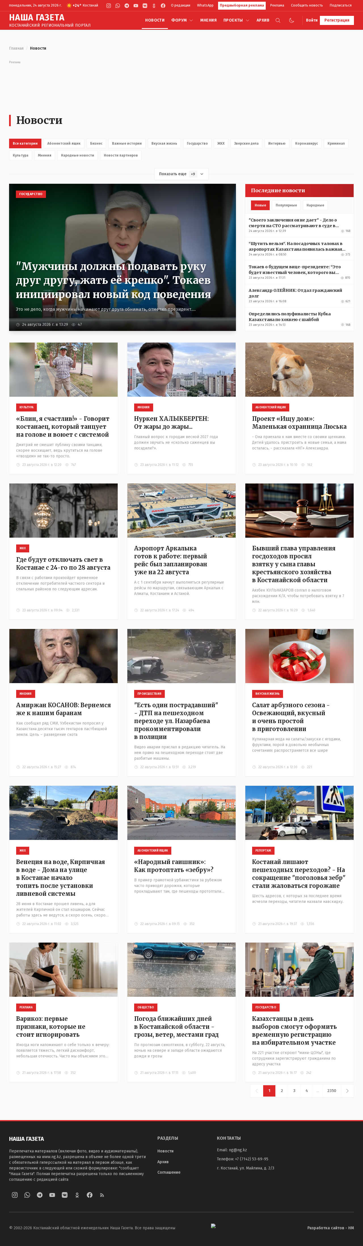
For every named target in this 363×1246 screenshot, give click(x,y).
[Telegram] (126, 5)
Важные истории (127, 143)
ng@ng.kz (238, 1150)
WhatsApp (205, 5)
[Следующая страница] (347, 1091)
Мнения (208, 20)
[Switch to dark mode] (291, 20)
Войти (312, 20)
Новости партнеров (121, 155)
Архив (263, 20)
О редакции (180, 5)
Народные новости (77, 155)
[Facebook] (163, 5)
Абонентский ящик (64, 143)
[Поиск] (278, 20)
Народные (315, 205)
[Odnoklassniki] (154, 5)
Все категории (25, 143)
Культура (20, 155)
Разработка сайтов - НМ (330, 1228)
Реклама (277, 5)
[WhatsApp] (117, 5)
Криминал (336, 143)
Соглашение (168, 1172)
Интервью (277, 143)
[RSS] (102, 1195)
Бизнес (96, 143)
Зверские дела (246, 143)
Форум (179, 20)
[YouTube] (135, 5)
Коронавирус (306, 143)
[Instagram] (108, 5)
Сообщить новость (307, 5)
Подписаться (341, 5)
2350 (331, 1090)
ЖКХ (221, 143)
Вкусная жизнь (164, 143)
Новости (154, 20)
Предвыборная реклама (242, 5)
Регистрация (336, 20)
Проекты (233, 20)
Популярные (286, 205)
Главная (16, 48)
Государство (197, 143)
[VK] (145, 5)
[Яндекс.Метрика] (223, 1228)
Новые (260, 205)
